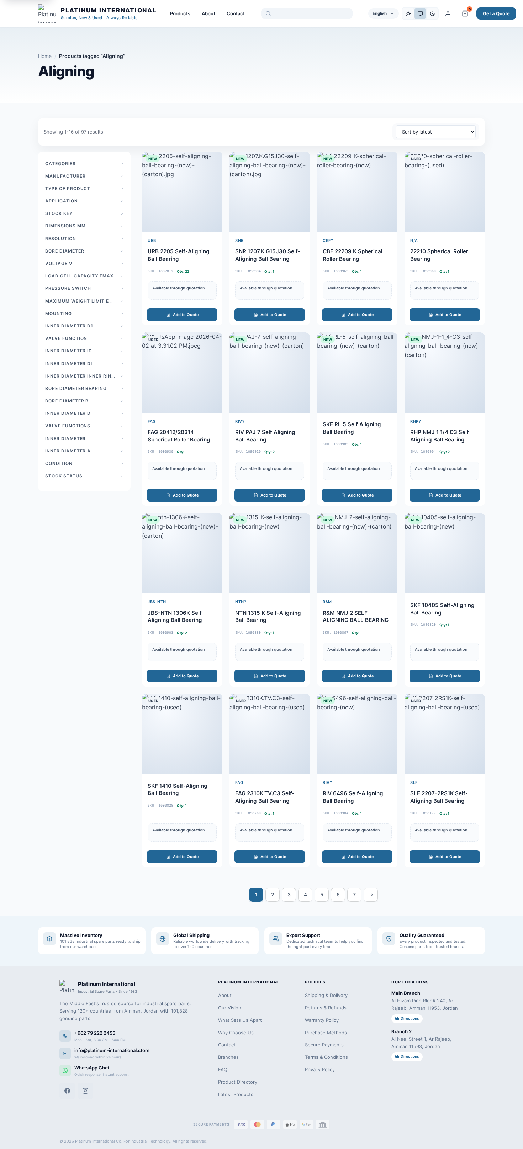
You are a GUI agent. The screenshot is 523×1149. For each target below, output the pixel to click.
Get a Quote (496, 13)
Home (45, 56)
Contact (236, 13)
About (208, 13)
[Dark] (432, 13)
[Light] (408, 13)
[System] (420, 13)
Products (180, 13)
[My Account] (448, 13)
